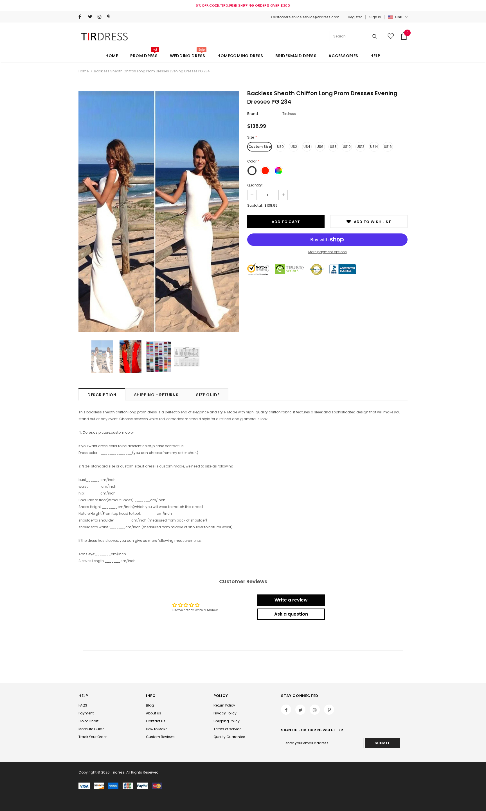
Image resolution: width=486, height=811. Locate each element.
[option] (158, 211)
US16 (388, 146)
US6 (320, 146)
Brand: (253, 113)
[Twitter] (91, 16)
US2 (294, 146)
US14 (374, 146)
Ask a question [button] (291, 614)
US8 (333, 146)
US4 (306, 146)
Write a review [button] (291, 600)
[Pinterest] (110, 16)
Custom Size (259, 146)
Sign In (375, 17)
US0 (280, 146)
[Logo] (105, 36)
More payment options (327, 251)
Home (83, 71)
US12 (360, 146)
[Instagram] (101, 16)
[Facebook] (82, 16)
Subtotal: (255, 205)
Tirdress (289, 113)
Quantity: (255, 185)
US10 (347, 146)
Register (355, 17)
